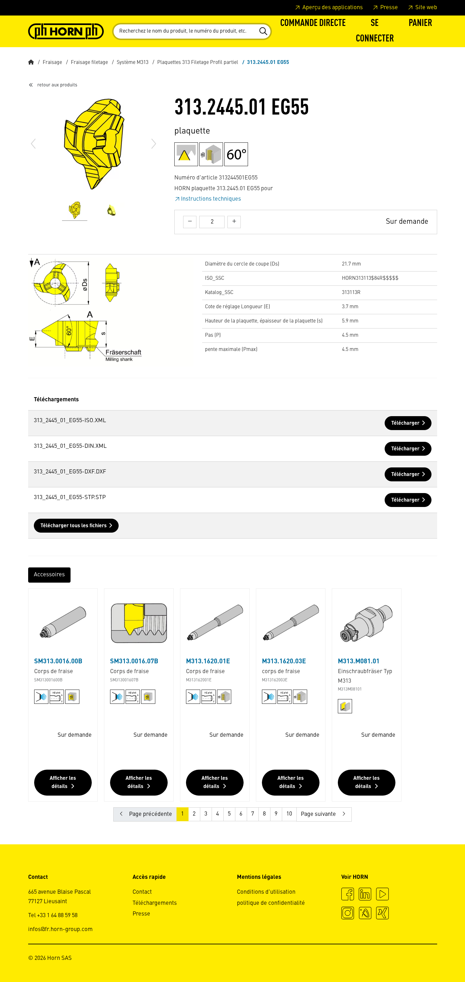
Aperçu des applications (332, 7)
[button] (375, 31)
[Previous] (33, 144)
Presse (388, 7)
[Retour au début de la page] (436, 960)
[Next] (154, 144)
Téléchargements (155, 903)
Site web (425, 7)
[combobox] (192, 31)
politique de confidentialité (271, 903)
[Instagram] (347, 914)
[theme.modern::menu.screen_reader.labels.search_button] (263, 31)
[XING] (382, 914)
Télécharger (405, 423)
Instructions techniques (211, 199)
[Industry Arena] (365, 914)
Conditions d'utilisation (266, 892)
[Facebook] (347, 895)
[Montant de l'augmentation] (234, 222)
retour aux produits (57, 85)
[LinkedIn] (365, 895)
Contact (142, 892)
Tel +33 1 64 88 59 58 (53, 915)
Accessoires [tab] (49, 575)
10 (289, 814)
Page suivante (319, 814)
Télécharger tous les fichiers (73, 526)
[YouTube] (382, 895)
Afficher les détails (63, 782)
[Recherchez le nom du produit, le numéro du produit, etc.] (263, 31)
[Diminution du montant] (189, 222)
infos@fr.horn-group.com (60, 929)
